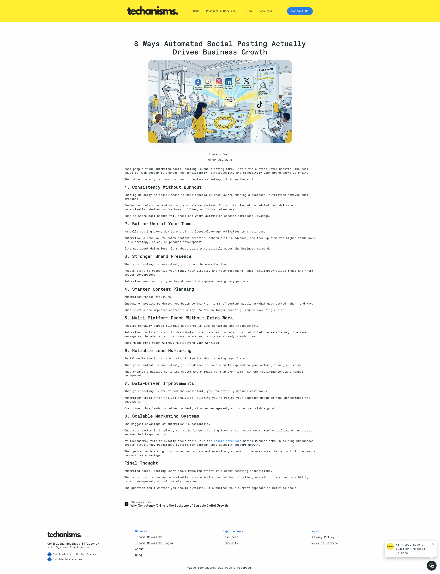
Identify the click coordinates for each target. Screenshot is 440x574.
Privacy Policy (322, 537)
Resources (266, 11)
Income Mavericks (227, 441)
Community (230, 543)
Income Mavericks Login (154, 543)
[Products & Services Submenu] (239, 11)
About (139, 549)
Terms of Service (324, 543)
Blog (249, 11)
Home (196, 11)
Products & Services (221, 11)
